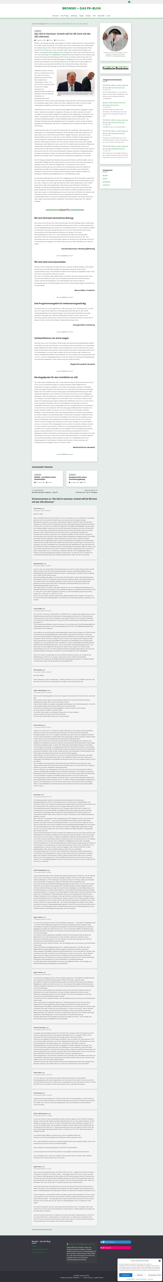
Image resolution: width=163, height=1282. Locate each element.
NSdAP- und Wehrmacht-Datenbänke (45, 478)
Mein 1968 (101, 16)
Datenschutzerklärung (141, 1279)
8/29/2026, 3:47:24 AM (88, 1244)
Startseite (55, 16)
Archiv (109, 16)
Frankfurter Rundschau (74, 1244)
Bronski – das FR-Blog (81, 8)
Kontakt (88, 16)
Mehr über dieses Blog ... (119, 56)
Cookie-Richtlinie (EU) (38, 1252)
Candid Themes (98, 1277)
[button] (159, 1261)
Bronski (51, 40)
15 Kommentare (60, 40)
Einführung (74, 16)
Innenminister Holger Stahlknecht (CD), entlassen (55, 52)
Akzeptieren (125, 1275)
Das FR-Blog (65, 16)
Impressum (150, 1279)
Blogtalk (105, 175)
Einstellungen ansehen (154, 1275)
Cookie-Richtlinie (131, 1279)
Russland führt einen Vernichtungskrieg (78, 478)
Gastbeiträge (107, 182)
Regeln (81, 16)
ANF (94, 16)
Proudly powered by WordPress (70, 1277)
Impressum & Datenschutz (40, 1249)
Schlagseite (37, 30)
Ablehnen (140, 1275)
